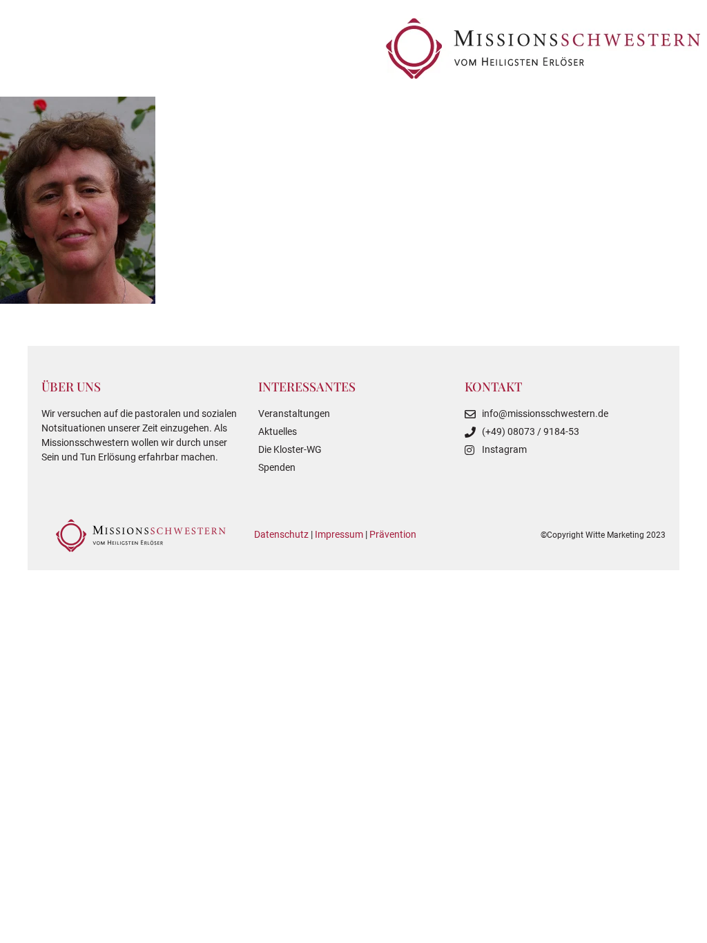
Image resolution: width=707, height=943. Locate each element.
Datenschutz (281, 534)
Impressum (339, 534)
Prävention (392, 534)
